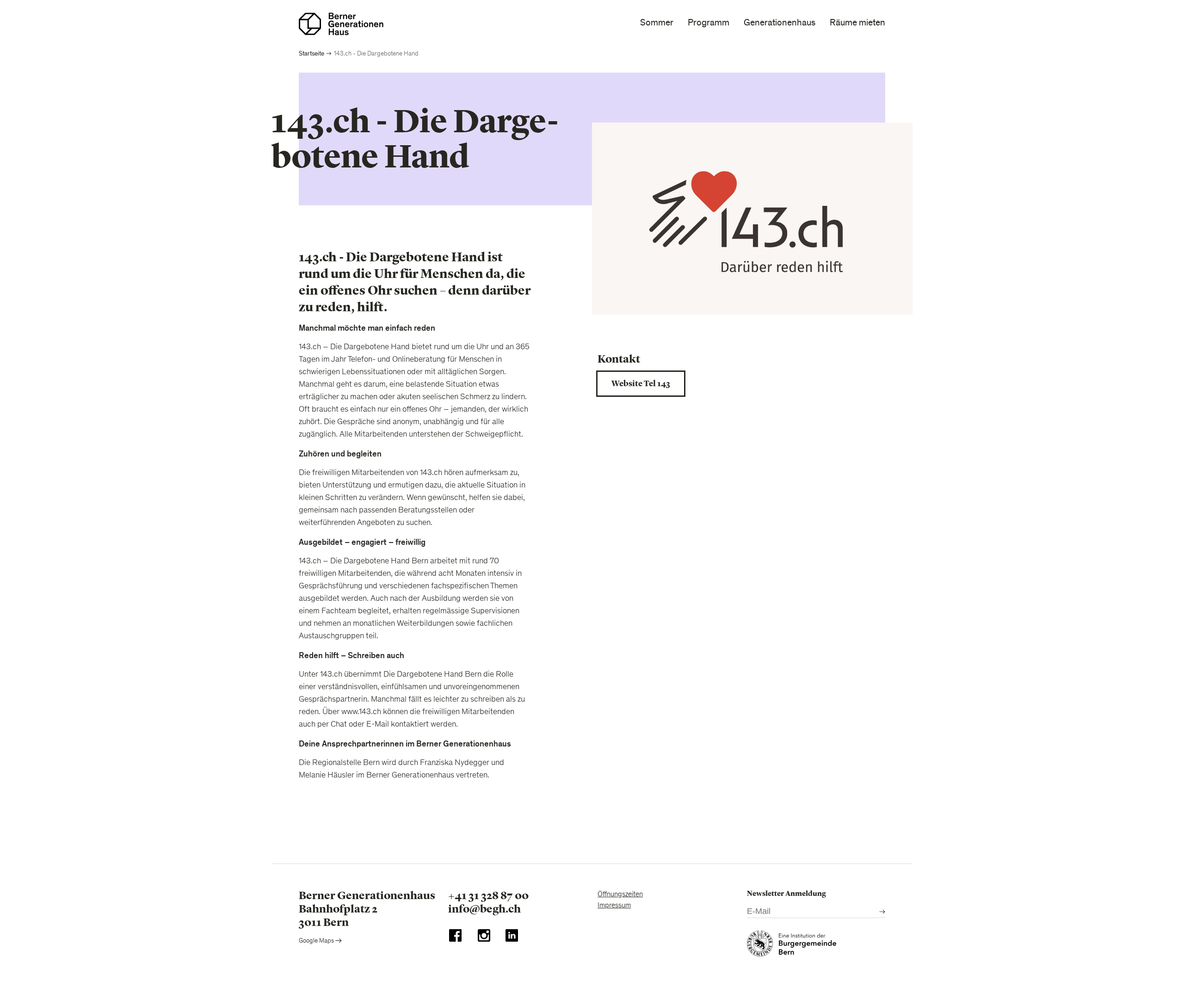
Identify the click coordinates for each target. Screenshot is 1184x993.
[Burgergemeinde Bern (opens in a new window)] (791, 946)
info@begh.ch (484, 908)
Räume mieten (857, 22)
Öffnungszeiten (620, 894)
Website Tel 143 (640, 383)
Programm (708, 22)
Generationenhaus (779, 22)
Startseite (311, 53)
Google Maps (317, 941)
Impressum (614, 905)
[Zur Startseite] (341, 23)
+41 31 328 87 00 (488, 895)
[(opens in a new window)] (455, 937)
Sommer (656, 22)
